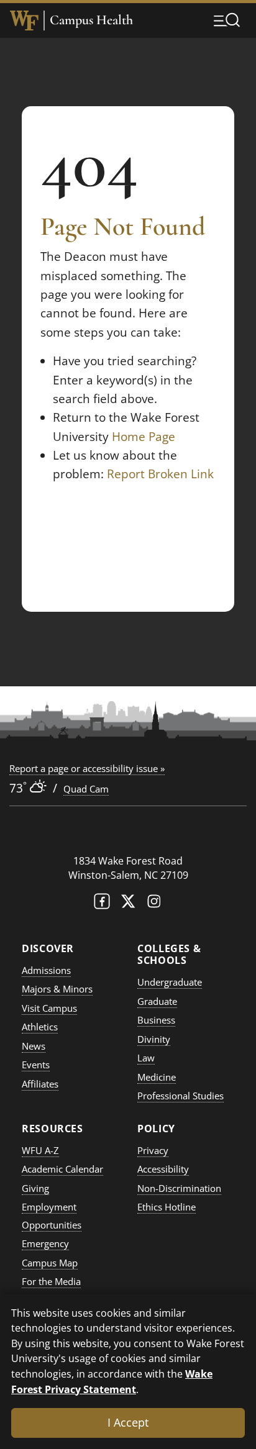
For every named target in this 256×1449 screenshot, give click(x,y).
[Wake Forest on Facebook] (102, 904)
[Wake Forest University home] (24, 20)
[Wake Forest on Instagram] (154, 904)
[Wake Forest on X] (128, 904)
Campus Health (91, 20)
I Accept (128, 1422)
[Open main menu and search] (227, 20)
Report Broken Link (160, 474)
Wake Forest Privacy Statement (112, 1381)
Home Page (143, 437)
